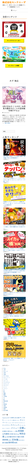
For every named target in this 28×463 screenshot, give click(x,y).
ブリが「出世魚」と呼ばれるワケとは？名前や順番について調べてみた (14, 337)
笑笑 (22, 437)
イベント (5, 420)
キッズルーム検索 (13, 65)
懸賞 (4, 395)
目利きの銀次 (16, 437)
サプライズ (17, 422)
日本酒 (5, 396)
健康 (5, 431)
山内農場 (5, 434)
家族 (16, 431)
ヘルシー (8, 428)
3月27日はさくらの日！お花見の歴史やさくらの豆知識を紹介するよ (14, 108)
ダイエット (22, 422)
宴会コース (12, 431)
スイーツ (5, 380)
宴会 (9, 431)
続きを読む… (8, 123)
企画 (21, 427)
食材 (4, 409)
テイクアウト (6, 382)
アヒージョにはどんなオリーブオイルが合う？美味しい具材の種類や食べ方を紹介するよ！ (14, 226)
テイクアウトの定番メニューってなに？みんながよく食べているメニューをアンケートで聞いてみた (14, 179)
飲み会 (23, 440)
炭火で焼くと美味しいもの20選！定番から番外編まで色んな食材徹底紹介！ (14, 157)
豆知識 (5, 407)
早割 (14, 434)
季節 (4, 393)
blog (4, 368)
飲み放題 (5, 443)
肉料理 (5, 404)
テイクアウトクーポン (14, 41)
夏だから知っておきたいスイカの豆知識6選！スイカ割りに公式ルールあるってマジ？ (14, 249)
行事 (4, 405)
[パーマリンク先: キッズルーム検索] (14, 54)
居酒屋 (21, 430)
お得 (4, 373)
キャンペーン (6, 377)
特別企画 (5, 401)
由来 (6, 437)
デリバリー (6, 385)
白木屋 (9, 437)
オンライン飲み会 (12, 420)
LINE (4, 370)
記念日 (10, 440)
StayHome (4, 418)
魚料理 (11, 442)
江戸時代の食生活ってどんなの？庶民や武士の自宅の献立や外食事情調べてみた (14, 271)
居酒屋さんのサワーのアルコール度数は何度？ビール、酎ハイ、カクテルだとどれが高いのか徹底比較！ (14, 203)
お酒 (4, 374)
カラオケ (18, 420)
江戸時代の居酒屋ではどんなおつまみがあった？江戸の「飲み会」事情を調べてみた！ (14, 315)
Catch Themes (19, 449)
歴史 (18, 434)
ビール (5, 387)
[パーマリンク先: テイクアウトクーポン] (14, 29)
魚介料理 (5, 410)
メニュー (15, 10)
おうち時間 (11, 418)
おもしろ (5, 371)
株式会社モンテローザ (14, 2)
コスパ (13, 422)
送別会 (20, 440)
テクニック (6, 384)
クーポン (5, 379)
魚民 (15, 442)
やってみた (6, 376)
